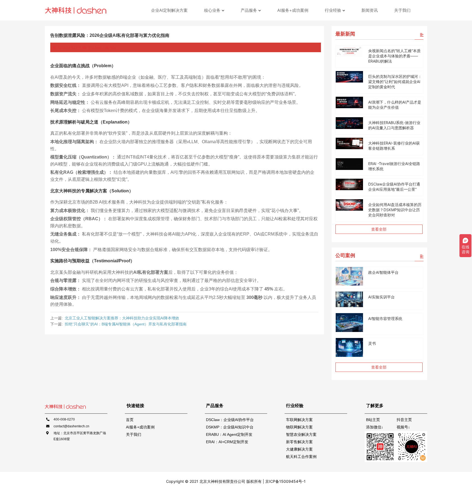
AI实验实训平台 (381, 297)
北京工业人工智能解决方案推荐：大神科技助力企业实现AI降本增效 (122, 318)
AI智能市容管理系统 (385, 318)
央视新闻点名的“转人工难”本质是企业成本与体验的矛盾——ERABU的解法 (394, 55)
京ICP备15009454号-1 (285, 481)
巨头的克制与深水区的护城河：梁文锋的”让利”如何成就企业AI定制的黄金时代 (395, 81)
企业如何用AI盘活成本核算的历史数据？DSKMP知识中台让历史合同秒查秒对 (394, 209)
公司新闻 (94, 48)
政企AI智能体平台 (383, 272)
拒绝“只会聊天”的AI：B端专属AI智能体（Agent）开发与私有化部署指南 (126, 324)
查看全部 (379, 229)
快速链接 (135, 405)
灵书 (372, 343)
